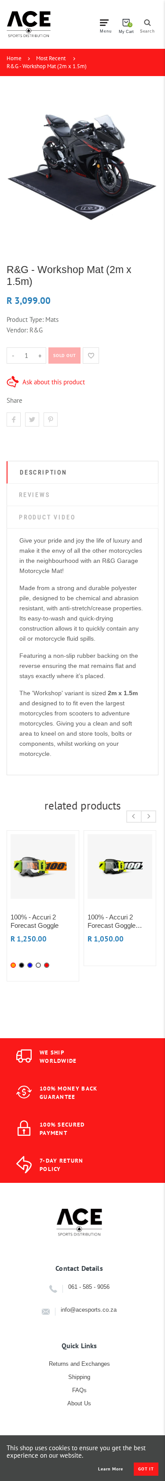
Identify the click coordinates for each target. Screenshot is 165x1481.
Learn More (110, 1469)
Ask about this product (53, 382)
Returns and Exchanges (79, 1364)
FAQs (79, 1390)
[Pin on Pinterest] (51, 419)
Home (14, 58)
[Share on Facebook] (14, 419)
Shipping (79, 1377)
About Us (79, 1403)
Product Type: (25, 319)
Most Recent (51, 58)
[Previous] (134, 816)
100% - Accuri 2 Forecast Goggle (35, 921)
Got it (146, 1469)
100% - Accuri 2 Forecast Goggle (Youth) (112, 921)
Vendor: (17, 330)
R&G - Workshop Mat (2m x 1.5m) (47, 66)
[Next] (148, 816)
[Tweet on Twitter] (32, 419)
